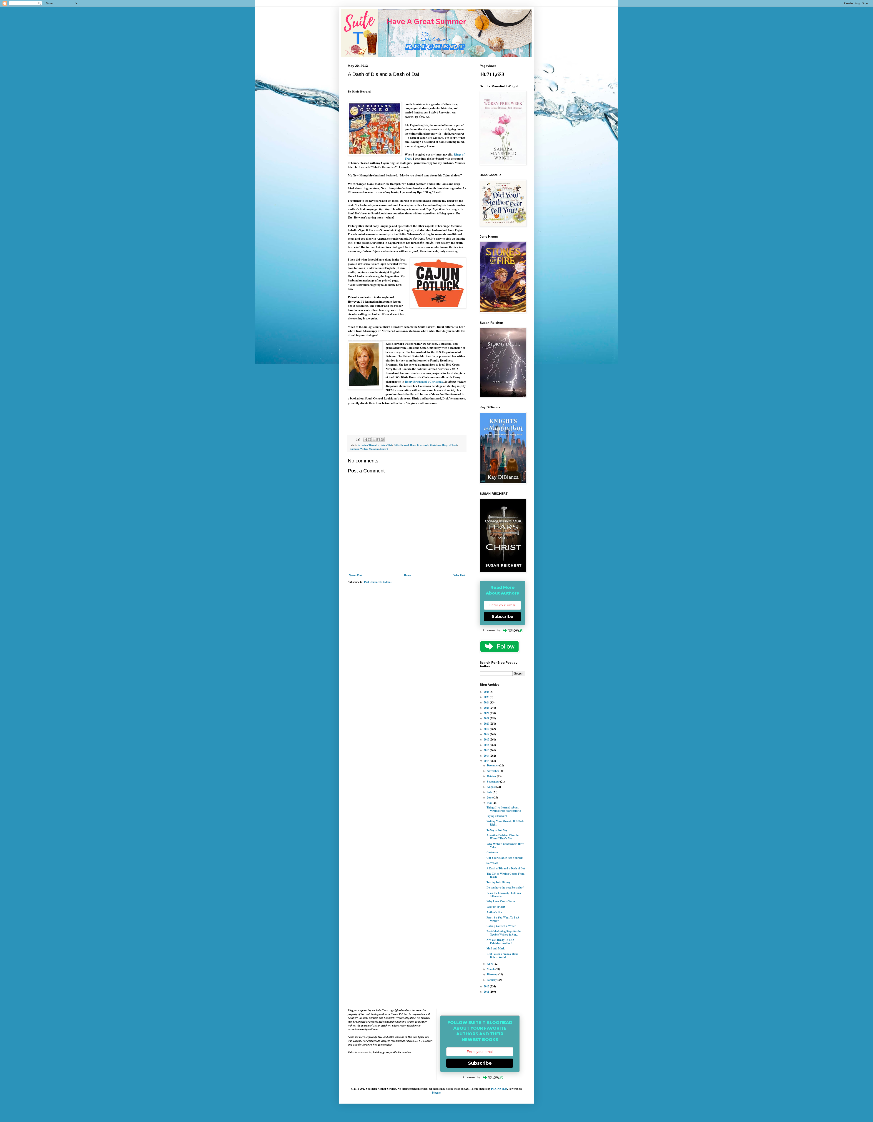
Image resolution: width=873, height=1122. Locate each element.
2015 (487, 750)
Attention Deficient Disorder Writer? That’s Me (503, 836)
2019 (487, 729)
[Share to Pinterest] (382, 439)
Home (407, 575)
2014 (487, 756)
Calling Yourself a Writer (501, 926)
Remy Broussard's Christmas (424, 381)
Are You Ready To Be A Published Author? (500, 941)
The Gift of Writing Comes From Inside (505, 875)
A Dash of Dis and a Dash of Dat (375, 445)
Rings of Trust (449, 445)
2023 (487, 708)
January (492, 980)
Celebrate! (493, 852)
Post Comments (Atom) (377, 582)
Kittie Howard (401, 445)
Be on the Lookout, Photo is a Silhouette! (504, 894)
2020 (487, 723)
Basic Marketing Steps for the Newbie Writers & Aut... (504, 932)
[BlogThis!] (369, 439)
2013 (487, 761)
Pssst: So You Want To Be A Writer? (503, 919)
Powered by (491, 630)
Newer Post (355, 575)
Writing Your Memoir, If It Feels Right (505, 822)
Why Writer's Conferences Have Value (505, 845)
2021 (487, 718)
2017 (487, 739)
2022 (487, 713)
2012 (487, 986)
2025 (487, 697)
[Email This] (365, 439)
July (490, 792)
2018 (487, 734)
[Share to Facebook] (378, 439)
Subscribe (502, 616)
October (492, 776)
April (490, 964)
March (491, 969)
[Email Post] (358, 439)
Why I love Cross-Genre (501, 901)
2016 (487, 745)
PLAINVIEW (499, 1089)
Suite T (384, 449)
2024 (487, 702)
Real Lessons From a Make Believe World (502, 955)
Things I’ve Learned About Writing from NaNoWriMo (504, 809)
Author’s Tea (494, 912)
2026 (487, 692)
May (490, 803)
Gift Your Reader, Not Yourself (505, 858)
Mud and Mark (496, 948)
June (490, 797)
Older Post (459, 575)
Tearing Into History (498, 882)
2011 (487, 992)
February (492, 974)
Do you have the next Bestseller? (505, 887)
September (493, 781)
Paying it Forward (497, 816)
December (493, 765)
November (493, 771)
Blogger (436, 1092)
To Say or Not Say (497, 830)
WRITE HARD (496, 907)
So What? (492, 863)
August (491, 787)
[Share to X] (373, 439)
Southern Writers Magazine (364, 449)
